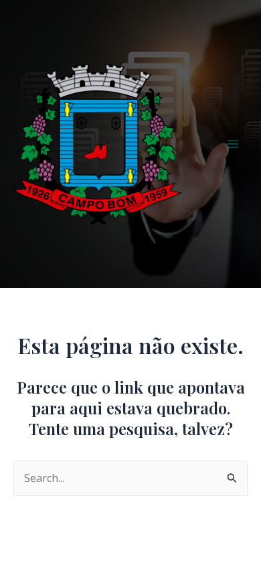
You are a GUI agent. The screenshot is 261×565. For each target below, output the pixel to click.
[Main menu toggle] (233, 144)
